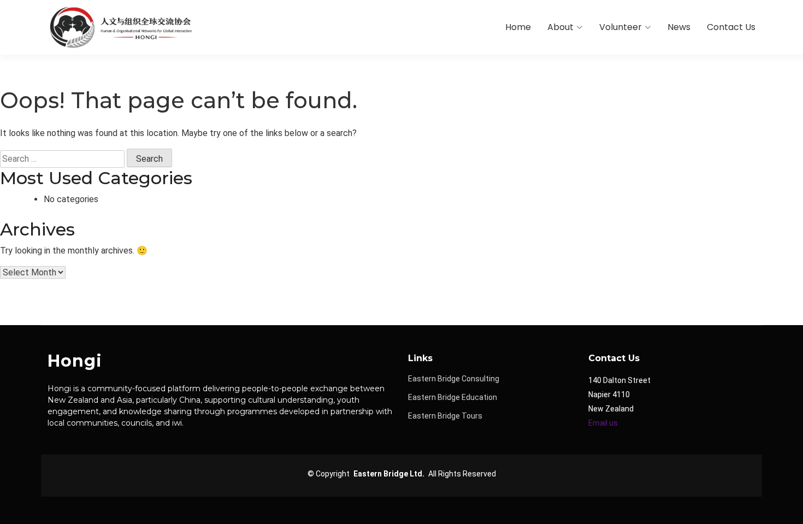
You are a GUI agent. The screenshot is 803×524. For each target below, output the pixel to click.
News (679, 27)
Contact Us (731, 27)
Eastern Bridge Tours (445, 416)
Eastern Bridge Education (452, 397)
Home (518, 27)
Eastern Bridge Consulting (453, 378)
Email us (603, 423)
